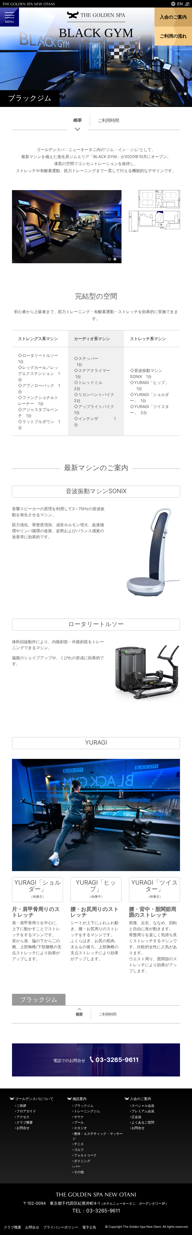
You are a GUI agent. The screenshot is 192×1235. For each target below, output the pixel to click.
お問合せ (23, 1128)
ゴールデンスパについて (34, 1098)
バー (77, 1166)
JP (187, 3)
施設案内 (79, 1098)
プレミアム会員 (143, 1111)
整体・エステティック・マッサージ (97, 1136)
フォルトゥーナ (85, 1155)
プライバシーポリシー (60, 1227)
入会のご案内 (140, 1098)
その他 (79, 1172)
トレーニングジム (87, 1111)
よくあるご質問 (143, 1122)
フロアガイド (26, 1111)
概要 (77, 120)
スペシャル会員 (143, 1106)
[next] (113, 226)
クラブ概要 (24, 1122)
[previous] (20, 226)
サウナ (79, 1117)
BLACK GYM (96, 33)
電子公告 (89, 1227)
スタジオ (80, 1128)
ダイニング (82, 1161)
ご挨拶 (21, 1106)
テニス (79, 1144)
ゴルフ (79, 1150)
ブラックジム (30, 98)
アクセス (23, 1117)
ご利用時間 (108, 120)
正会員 (136, 1117)
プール (79, 1122)
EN (180, 3)
